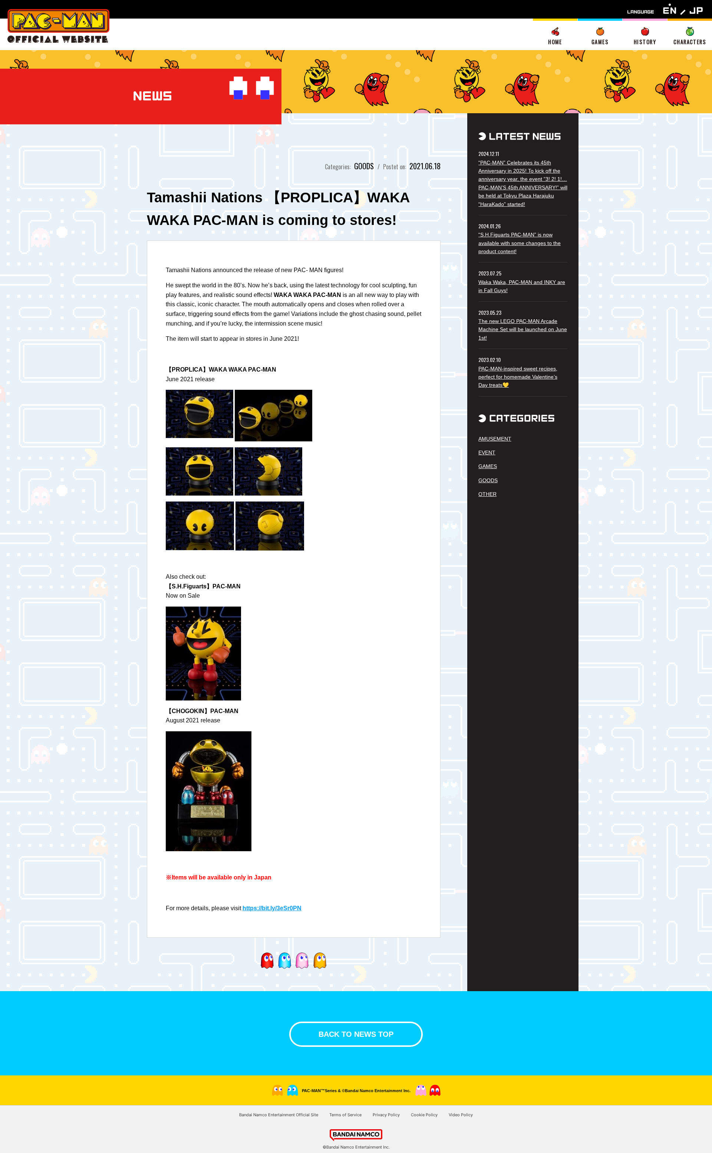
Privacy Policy (386, 1114)
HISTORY (645, 42)
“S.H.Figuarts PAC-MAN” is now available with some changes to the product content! (519, 243)
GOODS (488, 480)
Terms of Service (345, 1114)
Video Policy (461, 1114)
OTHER (487, 494)
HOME (555, 42)
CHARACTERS (689, 42)
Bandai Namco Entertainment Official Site (278, 1114)
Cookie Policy (424, 1114)
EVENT (486, 452)
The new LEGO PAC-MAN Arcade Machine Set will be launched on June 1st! (522, 329)
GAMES (600, 42)
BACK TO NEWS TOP (356, 1034)
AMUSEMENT (494, 439)
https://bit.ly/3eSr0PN (272, 908)
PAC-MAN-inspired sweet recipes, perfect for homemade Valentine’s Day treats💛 (517, 377)
